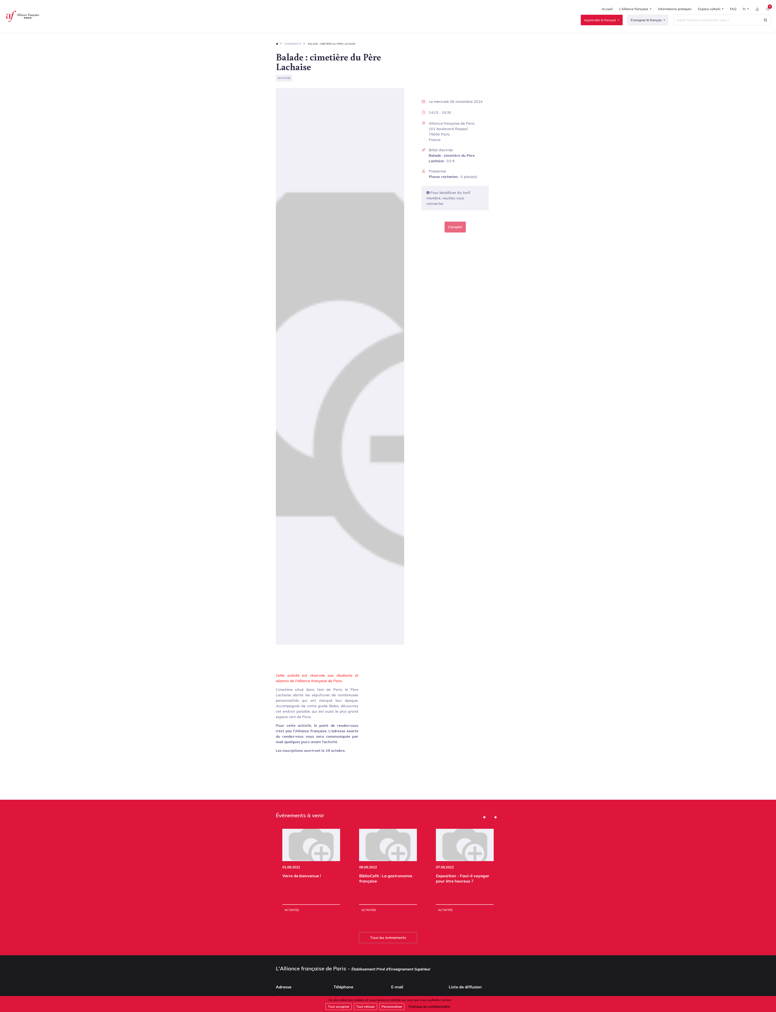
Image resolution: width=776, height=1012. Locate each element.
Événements (293, 43)
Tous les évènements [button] (388, 937)
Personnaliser (392, 1007)
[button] (484, 817)
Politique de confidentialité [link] (429, 1007)
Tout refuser (365, 1007)
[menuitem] (607, 10)
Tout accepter (338, 1007)
